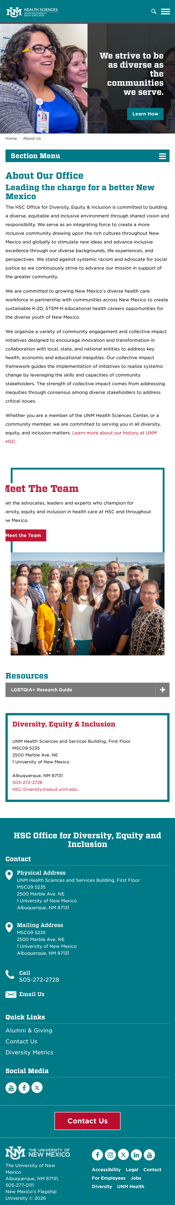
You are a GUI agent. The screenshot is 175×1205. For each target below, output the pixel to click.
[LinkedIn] (136, 1154)
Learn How (145, 114)
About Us (32, 138)
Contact (152, 1169)
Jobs (136, 1178)
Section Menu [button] (35, 156)
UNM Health (130, 1186)
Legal (132, 1169)
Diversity (102, 1186)
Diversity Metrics (29, 1052)
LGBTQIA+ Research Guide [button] (41, 689)
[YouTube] (11, 1087)
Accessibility (106, 1169)
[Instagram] (110, 1154)
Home (11, 138)
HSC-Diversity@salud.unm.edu (44, 789)
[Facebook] (24, 1087)
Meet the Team (23, 535)
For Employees (109, 1178)
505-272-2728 (27, 782)
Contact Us (21, 1041)
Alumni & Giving (28, 1030)
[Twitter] (37, 1087)
